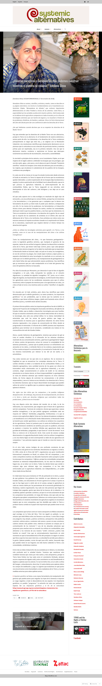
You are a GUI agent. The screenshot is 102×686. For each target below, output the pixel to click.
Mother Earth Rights (49, 671)
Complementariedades (80, 411)
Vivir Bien (76, 400)
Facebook (77, 638)
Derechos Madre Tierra (80, 408)
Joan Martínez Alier (79, 565)
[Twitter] (88, 2)
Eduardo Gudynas (79, 546)
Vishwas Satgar (78, 600)
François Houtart (79, 556)
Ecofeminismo (78, 406)
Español (20, 1)
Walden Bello (77, 606)
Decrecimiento (78, 402)
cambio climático (80, 493)
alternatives (78, 491)
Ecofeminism (59, 671)
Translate (86, 375)
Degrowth (33, 671)
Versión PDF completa (80, 415)
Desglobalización (79, 409)
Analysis (47, 29)
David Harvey (77, 540)
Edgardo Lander (78, 543)
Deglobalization (68, 671)
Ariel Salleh (77, 530)
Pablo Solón (77, 584)
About (38, 29)
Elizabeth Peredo (79, 549)
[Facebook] (85, 2)
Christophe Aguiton (79, 536)
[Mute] (86, 386)
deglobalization (79, 499)
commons (82, 497)
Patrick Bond (77, 587)
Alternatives (57, 29)
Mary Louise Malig (79, 571)
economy (86, 506)
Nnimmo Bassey (78, 578)
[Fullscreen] (88, 386)
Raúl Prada (77, 591)
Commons (40, 671)
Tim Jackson (77, 594)
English (14, 1)
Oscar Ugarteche (79, 581)
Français (26, 1)
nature (80, 510)
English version (78, 418)
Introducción (77, 398)
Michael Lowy (77, 575)
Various (76, 610)
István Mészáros (78, 562)
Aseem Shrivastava (79, 533)
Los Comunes (78, 404)
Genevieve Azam (78, 559)
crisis (87, 497)
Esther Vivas (77, 552)
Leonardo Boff (78, 568)
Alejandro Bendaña (79, 527)
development (78, 504)
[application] (81, 383)
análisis (85, 491)
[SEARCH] (65, 29)
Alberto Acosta (78, 524)
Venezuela (85, 512)
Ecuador (77, 508)
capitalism (78, 495)
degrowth (77, 501)
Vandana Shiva (78, 597)
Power (75, 671)
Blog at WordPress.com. (51, 676)
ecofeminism (78, 506)
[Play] (76, 386)
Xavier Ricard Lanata (80, 603)
